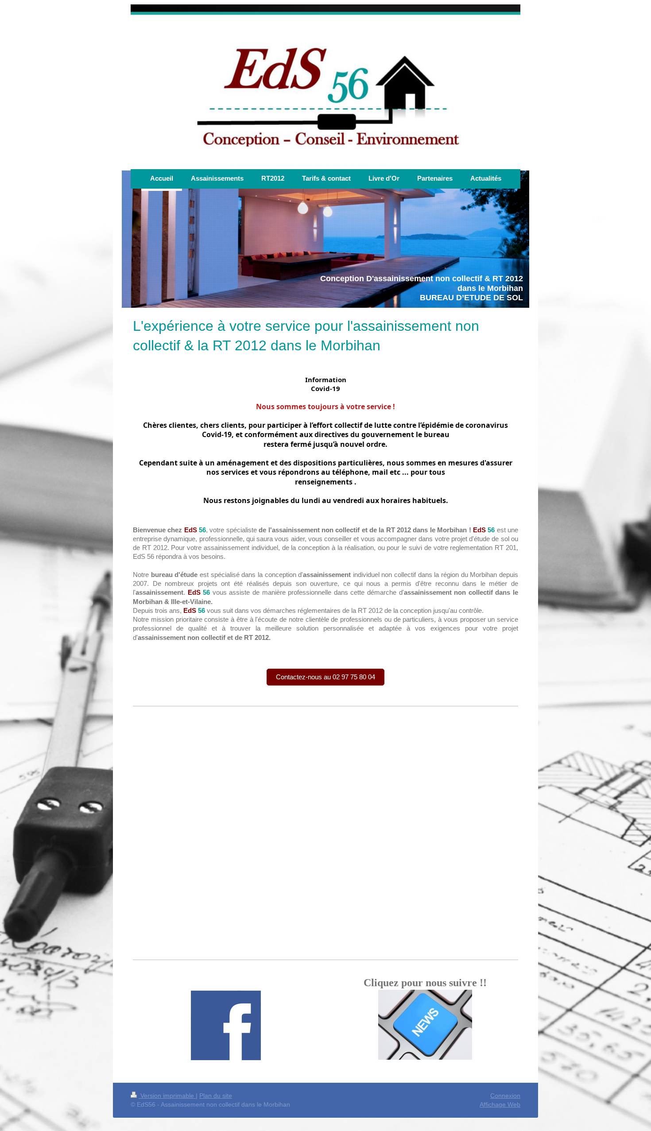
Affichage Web (500, 1104)
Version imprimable (167, 1095)
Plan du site (215, 1095)
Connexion (505, 1095)
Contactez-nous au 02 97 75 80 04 (325, 677)
